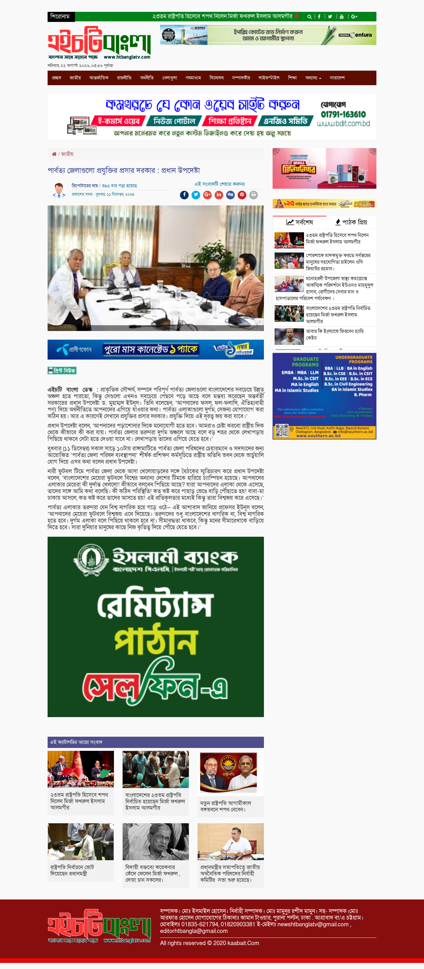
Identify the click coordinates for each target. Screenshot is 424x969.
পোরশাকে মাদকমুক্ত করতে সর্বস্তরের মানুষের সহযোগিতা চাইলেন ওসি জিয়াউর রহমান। (338, 262)
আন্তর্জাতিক (98, 78)
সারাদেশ (337, 78)
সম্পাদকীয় (241, 78)
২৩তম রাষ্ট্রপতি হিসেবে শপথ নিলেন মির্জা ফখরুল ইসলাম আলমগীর (200, 16)
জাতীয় (75, 78)
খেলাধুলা (169, 78)
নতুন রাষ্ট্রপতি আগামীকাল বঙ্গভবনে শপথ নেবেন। (225, 806)
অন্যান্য (311, 78)
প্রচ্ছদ (56, 78)
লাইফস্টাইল (269, 78)
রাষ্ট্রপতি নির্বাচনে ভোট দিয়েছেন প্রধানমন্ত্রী (72, 871)
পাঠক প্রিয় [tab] (354, 222)
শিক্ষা (292, 78)
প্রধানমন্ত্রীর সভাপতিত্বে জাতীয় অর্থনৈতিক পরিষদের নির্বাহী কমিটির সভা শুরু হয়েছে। (230, 874)
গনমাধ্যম (193, 78)
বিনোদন (217, 78)
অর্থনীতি (147, 78)
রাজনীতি (124, 78)
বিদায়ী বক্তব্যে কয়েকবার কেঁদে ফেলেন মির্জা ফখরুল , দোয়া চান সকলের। (152, 874)
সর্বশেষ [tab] (303, 222)
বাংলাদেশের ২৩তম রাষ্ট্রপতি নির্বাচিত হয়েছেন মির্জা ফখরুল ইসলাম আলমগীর (155, 802)
